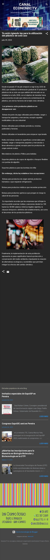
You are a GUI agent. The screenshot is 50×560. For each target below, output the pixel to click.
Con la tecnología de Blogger (26, 532)
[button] (46, 34)
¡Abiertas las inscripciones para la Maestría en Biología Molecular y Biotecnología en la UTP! (18, 453)
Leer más (43, 416)
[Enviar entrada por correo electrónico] (8, 273)
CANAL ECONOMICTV (25, 6)
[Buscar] (46, 4)
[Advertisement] (25, 354)
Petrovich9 (30, 536)
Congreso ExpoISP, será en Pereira (18, 423)
